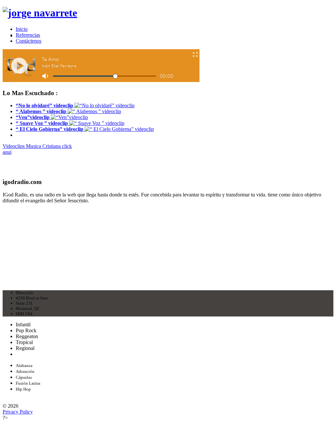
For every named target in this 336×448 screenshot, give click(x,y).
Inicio (22, 29)
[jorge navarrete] (40, 13)
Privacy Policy (18, 412)
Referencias (28, 35)
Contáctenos (28, 41)
